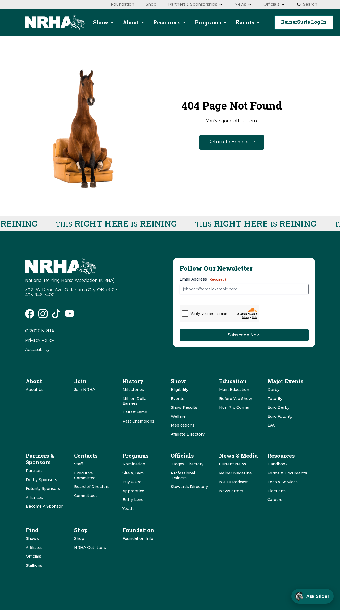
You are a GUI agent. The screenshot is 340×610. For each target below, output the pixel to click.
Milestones (133, 389)
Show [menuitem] (100, 22)
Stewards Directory (189, 486)
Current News (232, 464)
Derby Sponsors (41, 479)
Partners (34, 470)
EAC (271, 425)
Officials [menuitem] (271, 4)
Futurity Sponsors (43, 488)
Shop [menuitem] (151, 4)
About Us (35, 389)
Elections (276, 490)
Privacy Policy (39, 340)
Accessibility (37, 349)
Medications (182, 425)
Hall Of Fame (134, 412)
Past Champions (138, 421)
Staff (78, 464)
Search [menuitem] (310, 4)
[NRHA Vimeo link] (69, 315)
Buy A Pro (132, 481)
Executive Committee (85, 475)
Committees (86, 495)
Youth (128, 508)
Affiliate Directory (188, 434)
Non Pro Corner (234, 407)
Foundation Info (137, 538)
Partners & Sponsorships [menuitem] (192, 4)
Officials (33, 556)
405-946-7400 (40, 294)
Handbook (277, 464)
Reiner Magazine (235, 473)
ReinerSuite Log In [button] (303, 22)
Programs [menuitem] (208, 22)
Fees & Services (282, 481)
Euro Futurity (279, 416)
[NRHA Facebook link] (29, 315)
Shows (32, 538)
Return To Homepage (231, 141)
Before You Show (235, 398)
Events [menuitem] (245, 22)
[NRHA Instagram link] (43, 315)
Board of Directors (91, 486)
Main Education (234, 389)
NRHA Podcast (233, 481)
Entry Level (133, 499)
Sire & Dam (133, 473)
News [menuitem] (240, 4)
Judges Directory (187, 464)
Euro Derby (278, 407)
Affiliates (34, 547)
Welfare (178, 416)
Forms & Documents (287, 473)
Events (177, 398)
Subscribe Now (244, 334)
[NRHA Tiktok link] (56, 315)
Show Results (184, 407)
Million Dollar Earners (135, 401)
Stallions (34, 565)
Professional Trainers (183, 475)
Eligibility (179, 389)
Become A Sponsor (44, 506)
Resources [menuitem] (167, 22)
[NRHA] (55, 22)
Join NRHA (84, 389)
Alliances (34, 497)
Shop (79, 538)
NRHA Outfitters (90, 547)
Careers (274, 499)
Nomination (133, 464)
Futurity (274, 398)
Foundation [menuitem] (122, 4)
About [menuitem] (131, 22)
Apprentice (133, 490)
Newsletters (231, 490)
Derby (273, 389)
